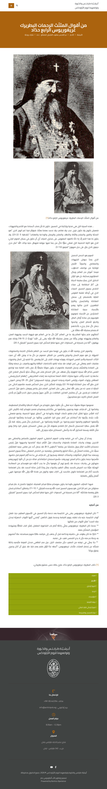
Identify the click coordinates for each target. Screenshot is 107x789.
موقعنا (53, 634)
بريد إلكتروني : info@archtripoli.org (53, 707)
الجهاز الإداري (91, 586)
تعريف (93, 575)
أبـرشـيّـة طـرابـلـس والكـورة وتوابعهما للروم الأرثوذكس (87, 5)
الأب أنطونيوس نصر (47, 778)
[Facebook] (56, 767)
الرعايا (94, 591)
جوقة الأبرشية (91, 602)
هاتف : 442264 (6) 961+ (53, 701)
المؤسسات (92, 596)
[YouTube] (51, 767)
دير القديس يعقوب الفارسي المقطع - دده (52, 35)
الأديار (72, 35)
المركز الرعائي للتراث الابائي (87, 607)
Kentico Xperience (58, 781)
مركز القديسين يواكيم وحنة (87, 612)
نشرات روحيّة (29, 35)
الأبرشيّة (79, 35)
